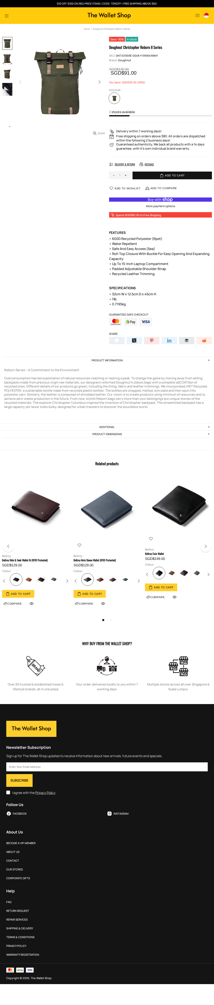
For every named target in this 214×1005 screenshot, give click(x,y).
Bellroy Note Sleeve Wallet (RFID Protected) (95, 560)
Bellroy (6, 556)
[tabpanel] (35, 545)
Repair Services (17, 919)
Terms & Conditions (20, 937)
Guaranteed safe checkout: (129, 314)
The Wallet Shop (109, 15)
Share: (113, 334)
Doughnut (124, 60)
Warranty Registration (22, 955)
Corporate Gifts (18, 878)
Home (87, 28)
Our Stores (14, 869)
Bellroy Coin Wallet (154, 553)
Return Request (17, 911)
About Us (12, 852)
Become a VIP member (21, 843)
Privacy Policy (45, 793)
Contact (12, 860)
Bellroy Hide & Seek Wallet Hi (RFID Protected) (25, 560)
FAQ (8, 902)
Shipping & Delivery (19, 928)
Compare (86, 603)
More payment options (160, 206)
